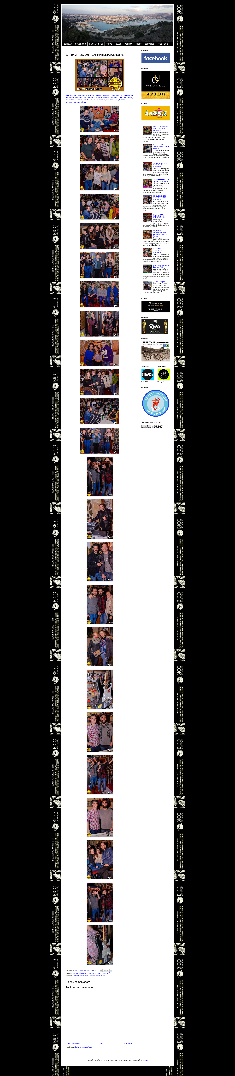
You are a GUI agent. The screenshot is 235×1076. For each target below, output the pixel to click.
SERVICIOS (149, 44)
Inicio (101, 1044)
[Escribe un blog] (103, 970)
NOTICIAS (68, 44)
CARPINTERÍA (77, 973)
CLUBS (118, 44)
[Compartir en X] (106, 970)
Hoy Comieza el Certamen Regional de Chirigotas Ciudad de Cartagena (160, 233)
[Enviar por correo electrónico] (101, 970)
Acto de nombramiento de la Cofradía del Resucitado (160, 128)
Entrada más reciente (73, 1044)
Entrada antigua (128, 1044)
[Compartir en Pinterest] (110, 970)
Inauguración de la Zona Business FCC (161, 266)
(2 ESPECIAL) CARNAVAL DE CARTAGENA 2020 (159, 216)
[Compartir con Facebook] (108, 970)
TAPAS (99, 973)
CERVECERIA (86, 973)
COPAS (109, 44)
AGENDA (128, 44)
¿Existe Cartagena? (159, 282)
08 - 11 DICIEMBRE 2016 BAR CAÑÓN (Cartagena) (159, 198)
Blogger (145, 1060)
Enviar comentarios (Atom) (84, 1047)
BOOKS (138, 44)
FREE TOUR (163, 44)
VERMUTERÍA (106, 973)
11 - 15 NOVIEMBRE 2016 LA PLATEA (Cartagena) (160, 165)
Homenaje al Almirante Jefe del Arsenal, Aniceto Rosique (161, 146)
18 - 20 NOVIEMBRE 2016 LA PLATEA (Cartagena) (160, 250)
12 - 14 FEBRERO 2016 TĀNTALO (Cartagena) (161, 180)
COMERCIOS (80, 44)
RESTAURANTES (96, 44)
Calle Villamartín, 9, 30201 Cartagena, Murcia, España (89, 975)
